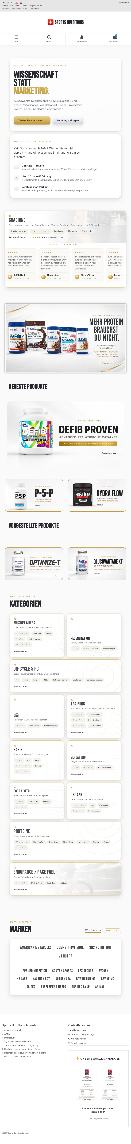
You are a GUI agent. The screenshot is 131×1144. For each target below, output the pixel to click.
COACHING (17, 220)
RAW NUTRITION (86, 979)
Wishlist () (123, 3)
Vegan (106, 842)
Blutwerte (72, 231)
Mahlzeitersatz (22, 771)
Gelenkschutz (95, 726)
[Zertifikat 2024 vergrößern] (110, 1085)
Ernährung (58, 231)
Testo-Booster (21, 633)
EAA (28, 760)
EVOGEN (103, 971)
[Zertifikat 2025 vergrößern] (86, 1085)
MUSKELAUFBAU (26, 623)
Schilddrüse (93, 811)
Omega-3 (46, 801)
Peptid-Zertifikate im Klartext (18, 1056)
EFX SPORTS (85, 971)
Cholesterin (78, 811)
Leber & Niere (79, 805)
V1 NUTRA (65, 956)
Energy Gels (20, 883)
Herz (92, 805)
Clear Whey (68, 842)
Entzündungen (109, 649)
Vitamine (19, 801)
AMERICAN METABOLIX (35, 947)
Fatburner (19, 726)
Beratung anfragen (68, 120)
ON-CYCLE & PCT (27, 669)
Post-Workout (94, 720)
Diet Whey (53, 842)
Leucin (38, 766)
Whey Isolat (38, 842)
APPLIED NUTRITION (35, 971)
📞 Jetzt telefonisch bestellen (18, 1041)
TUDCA (45, 680)
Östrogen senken (22, 645)
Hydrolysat (83, 842)
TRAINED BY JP (81, 986)
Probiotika (88, 768)
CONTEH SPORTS (62, 971)
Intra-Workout (94, 714)
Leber (25, 680)
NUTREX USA (63, 979)
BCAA (37, 760)
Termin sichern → (18, 237)
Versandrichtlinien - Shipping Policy (21, 1045)
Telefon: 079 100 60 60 (32, 6)
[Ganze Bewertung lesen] (21, 265)
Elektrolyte (78, 720)
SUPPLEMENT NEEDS (53, 986)
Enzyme (75, 768)
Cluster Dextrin (22, 766)
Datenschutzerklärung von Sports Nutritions (25, 1053)
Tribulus (19, 639)
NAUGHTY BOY (41, 979)
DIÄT (17, 716)
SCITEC (31, 986)
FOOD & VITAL (22, 791)
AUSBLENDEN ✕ (112, 931)
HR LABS (22, 979)
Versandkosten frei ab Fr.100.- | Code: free (20, 9)
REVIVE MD (107, 979)
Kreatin (18, 760)
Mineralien (33, 801)
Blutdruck (77, 680)
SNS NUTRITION (100, 947)
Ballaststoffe (104, 768)
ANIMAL (99, 986)
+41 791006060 (79, 1039)
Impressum (9, 1038)
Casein (96, 842)
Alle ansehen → (22, 651)
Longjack (37, 633)
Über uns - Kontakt (10, 6)
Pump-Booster (79, 726)
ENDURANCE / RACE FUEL (34, 872)
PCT (17, 680)
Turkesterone (34, 639)
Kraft (48, 633)
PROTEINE (22, 831)
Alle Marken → (93, 930)
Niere (35, 680)
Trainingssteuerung (40, 231)
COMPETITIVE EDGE (70, 947)
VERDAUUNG (78, 757)
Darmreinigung (50, 726)
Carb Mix (51, 883)
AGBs (7, 1034)
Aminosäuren (20, 848)
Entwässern (34, 726)
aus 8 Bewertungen (46, 237)
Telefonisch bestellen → (32, 120)
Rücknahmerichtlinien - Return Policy (22, 1049)
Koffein (63, 883)
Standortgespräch (19, 231)
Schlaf (75, 649)
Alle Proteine (21, 842)
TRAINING (78, 704)
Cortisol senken (90, 649)
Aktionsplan (87, 231)
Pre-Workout (78, 714)
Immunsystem (20, 807)
